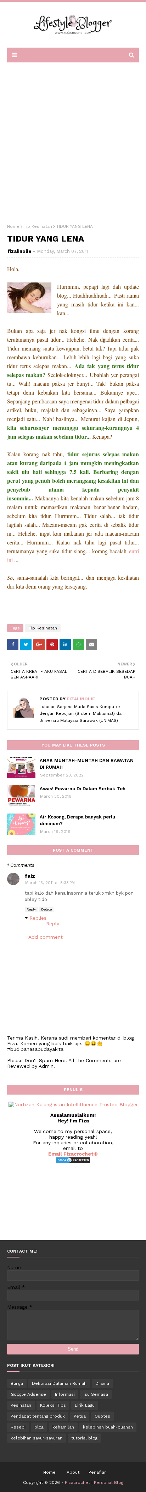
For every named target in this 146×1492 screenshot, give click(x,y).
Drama (102, 1383)
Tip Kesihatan (38, 226)
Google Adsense (28, 1394)
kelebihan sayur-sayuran (36, 1438)
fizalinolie (19, 251)
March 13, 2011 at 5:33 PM (50, 883)
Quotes (102, 1416)
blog (39, 1427)
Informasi (65, 1394)
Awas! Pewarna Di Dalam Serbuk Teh (82, 788)
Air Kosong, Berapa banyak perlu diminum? (77, 820)
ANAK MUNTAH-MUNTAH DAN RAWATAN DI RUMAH (87, 764)
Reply (31, 909)
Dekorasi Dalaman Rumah (59, 1383)
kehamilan (63, 1427)
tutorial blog (84, 1438)
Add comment (45, 937)
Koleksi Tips (53, 1405)
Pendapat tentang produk (38, 1416)
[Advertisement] (73, 140)
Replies (37, 918)
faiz (30, 876)
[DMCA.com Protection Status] (73, 1162)
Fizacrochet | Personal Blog (94, 1482)
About (73, 1472)
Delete (46, 909)
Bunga (17, 1383)
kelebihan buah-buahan (108, 1427)
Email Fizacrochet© (73, 1154)
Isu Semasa (96, 1394)
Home (13, 226)
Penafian (98, 1472)
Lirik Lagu (85, 1405)
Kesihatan (21, 1405)
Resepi (18, 1427)
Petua (80, 1416)
